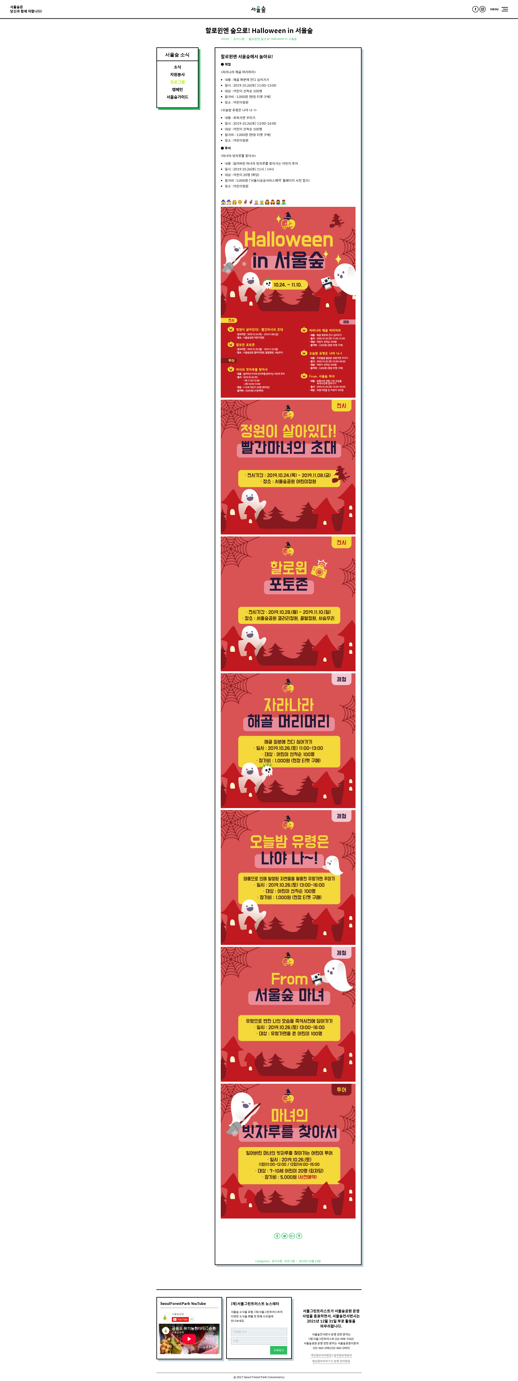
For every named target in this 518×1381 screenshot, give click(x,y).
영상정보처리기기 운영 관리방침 (331, 1361)
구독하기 (278, 1350)
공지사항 (239, 39)
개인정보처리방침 (321, 1355)
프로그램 (289, 1261)
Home (225, 39)
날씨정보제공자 (343, 1355)
